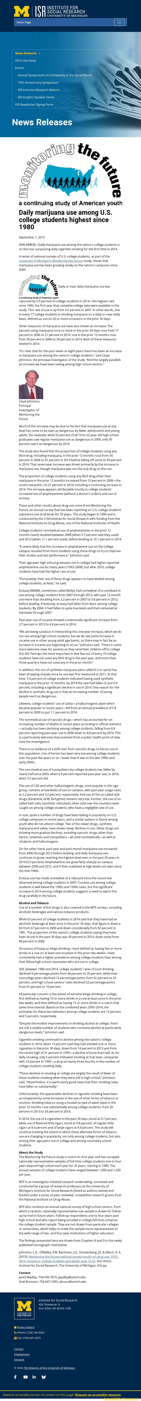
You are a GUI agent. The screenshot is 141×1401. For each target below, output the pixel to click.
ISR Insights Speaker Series (36, 97)
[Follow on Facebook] (18, 1377)
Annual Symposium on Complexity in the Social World (55, 75)
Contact (19, 1349)
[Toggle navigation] (119, 22)
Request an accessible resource (98, 1395)
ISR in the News (25, 61)
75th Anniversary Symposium (38, 83)
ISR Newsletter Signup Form (34, 105)
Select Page (24, 22)
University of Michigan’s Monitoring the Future (51, 261)
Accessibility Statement (121, 1399)
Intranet (19, 1359)
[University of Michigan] (24, 1308)
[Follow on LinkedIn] (36, 1377)
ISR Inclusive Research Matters (39, 90)
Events (19, 68)
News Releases (26, 53)
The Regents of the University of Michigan (49, 1368)
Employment (22, 1354)
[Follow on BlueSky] (44, 1377)
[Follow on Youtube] (27, 1377)
